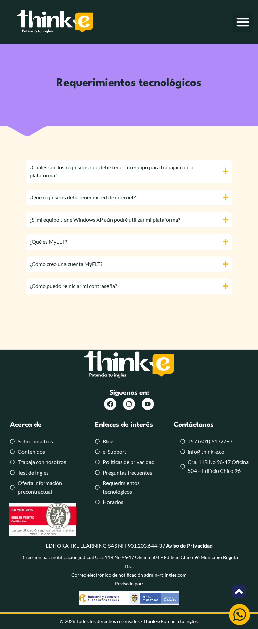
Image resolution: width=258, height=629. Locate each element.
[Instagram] (129, 404)
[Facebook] (110, 404)
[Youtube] (148, 404)
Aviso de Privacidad (189, 545)
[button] (243, 22)
